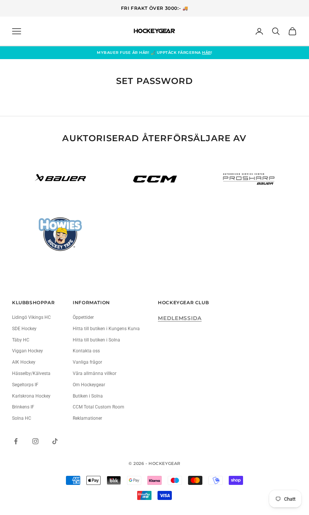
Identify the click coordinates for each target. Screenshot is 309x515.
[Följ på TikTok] (55, 441)
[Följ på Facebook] (16, 441)
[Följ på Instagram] (35, 441)
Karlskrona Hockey (31, 396)
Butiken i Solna (88, 396)
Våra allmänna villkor (94, 373)
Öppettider (83, 317)
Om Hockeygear (89, 384)
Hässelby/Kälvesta (31, 373)
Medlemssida (180, 318)
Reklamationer (87, 418)
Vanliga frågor (87, 362)
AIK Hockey (23, 362)
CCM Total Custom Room (98, 407)
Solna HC (21, 418)
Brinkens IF (23, 407)
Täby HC (20, 340)
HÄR (206, 52)
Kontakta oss (86, 350)
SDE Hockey (24, 328)
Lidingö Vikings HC (31, 317)
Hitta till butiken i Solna (96, 340)
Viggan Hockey (27, 350)
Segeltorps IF (25, 384)
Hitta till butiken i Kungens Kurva (106, 328)
